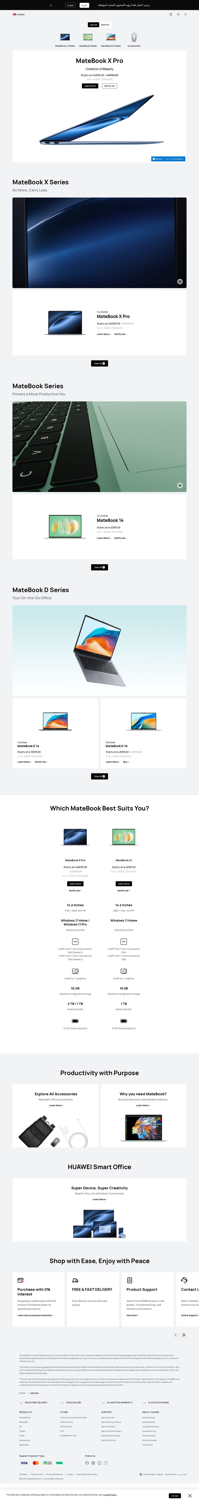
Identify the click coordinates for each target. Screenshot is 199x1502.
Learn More (90, 86)
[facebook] (87, 1463)
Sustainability (148, 1422)
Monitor (105, 24)
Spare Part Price (108, 1440)
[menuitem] (38, 1417)
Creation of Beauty (99, 69)
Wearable (23, 1422)
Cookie (70, 1474)
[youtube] (99, 1463)
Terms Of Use (37, 1474)
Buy (125, 761)
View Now (132, 1315)
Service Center (108, 1417)
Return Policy (66, 1426)
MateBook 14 (110, 518)
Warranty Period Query (111, 1431)
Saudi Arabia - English (153, 1474)
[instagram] (106, 1463)
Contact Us (147, 1445)
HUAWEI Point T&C (68, 1435)
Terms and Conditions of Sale (73, 1417)
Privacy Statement (54, 1474)
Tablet (22, 1431)
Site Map (23, 1474)
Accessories (24, 1440)
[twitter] (93, 1463)
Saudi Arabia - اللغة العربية (176, 1474)
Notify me (109, 86)
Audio (22, 1435)
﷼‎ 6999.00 (112, 75)
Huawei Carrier (149, 1431)
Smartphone (25, 1417)
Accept (174, 1496)
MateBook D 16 (116, 744)
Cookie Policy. (110, 1494)
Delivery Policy (66, 1422)
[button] (171, 14)
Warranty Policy (108, 1426)
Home (22, 1393)
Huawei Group (148, 1435)
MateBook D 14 (28, 744)
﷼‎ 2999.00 (136, 752)
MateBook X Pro (99, 61)
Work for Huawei (149, 1440)
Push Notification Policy (87, 1474)
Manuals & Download (110, 1435)
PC (20, 1426)
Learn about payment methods (34, 1315)
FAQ (62, 1431)
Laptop (93, 24)
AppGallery (24, 1445)
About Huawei (148, 1417)
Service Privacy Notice (111, 1422)
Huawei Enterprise (150, 1426)
